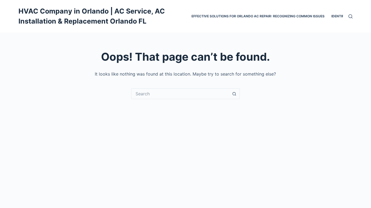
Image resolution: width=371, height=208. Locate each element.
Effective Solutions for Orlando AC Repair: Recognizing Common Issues (258, 16)
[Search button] (234, 93)
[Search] (350, 16)
